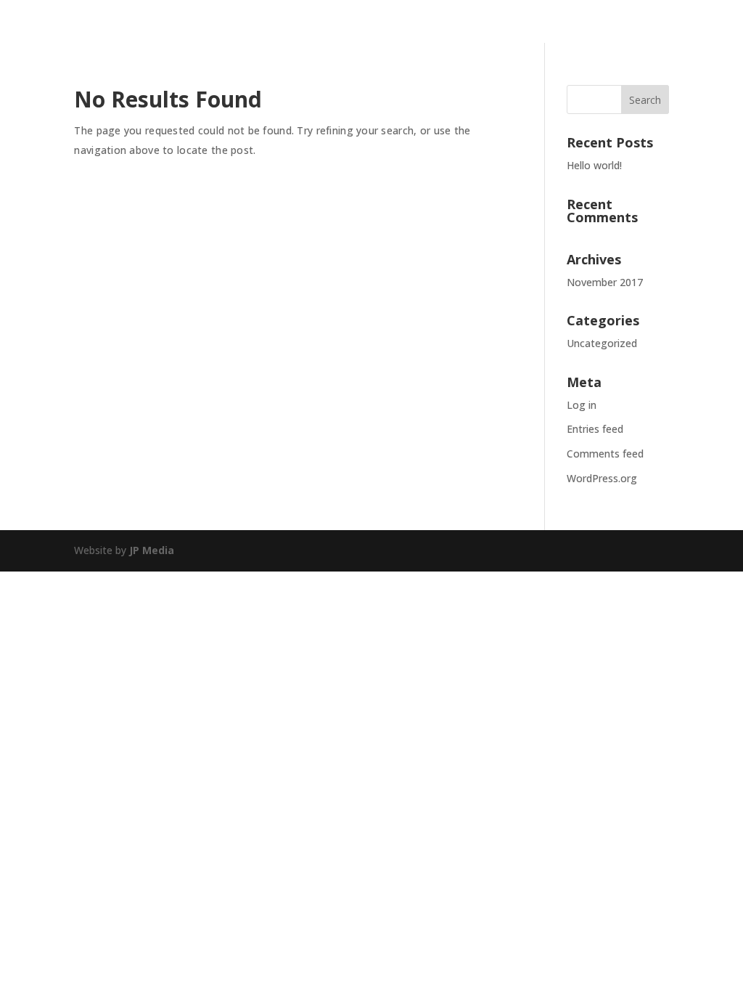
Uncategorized (602, 343)
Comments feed (605, 453)
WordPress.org (602, 478)
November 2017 (605, 282)
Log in (581, 405)
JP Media (151, 550)
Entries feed (595, 429)
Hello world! (594, 165)
